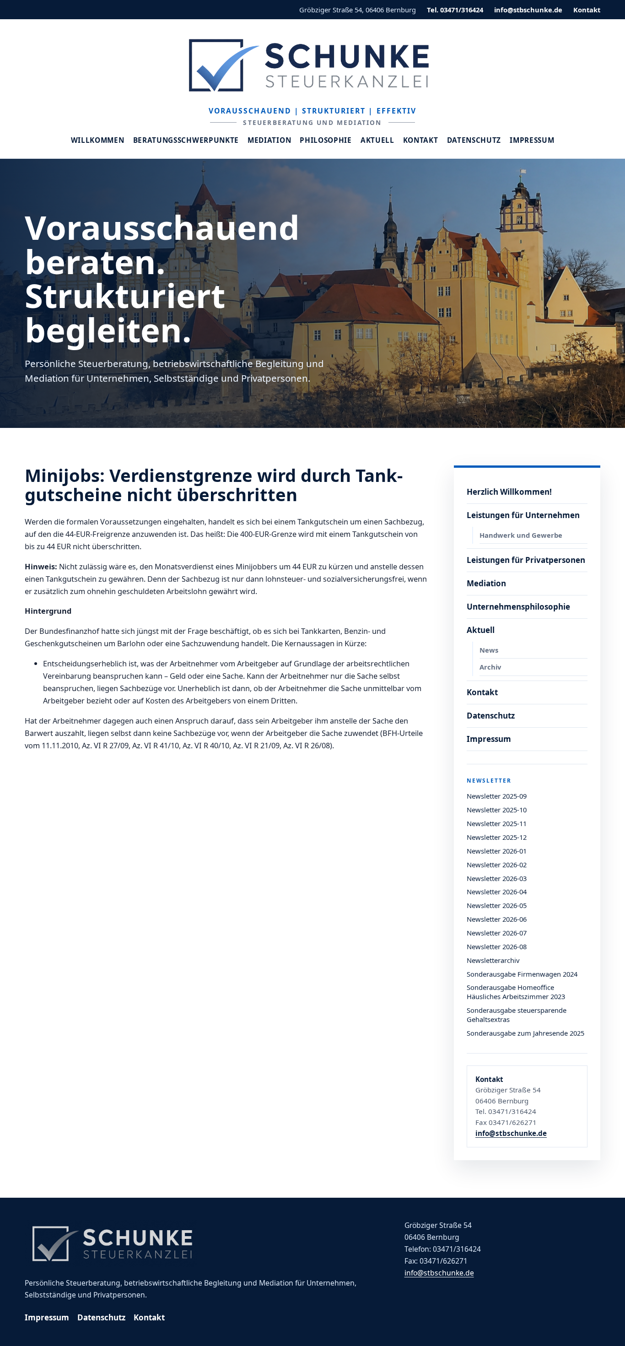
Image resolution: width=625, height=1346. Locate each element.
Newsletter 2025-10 (497, 809)
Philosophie (326, 140)
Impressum (532, 140)
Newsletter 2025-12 (497, 837)
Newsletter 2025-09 (497, 795)
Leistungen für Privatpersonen (526, 560)
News (489, 649)
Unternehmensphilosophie (518, 606)
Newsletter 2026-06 (497, 919)
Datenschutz (474, 140)
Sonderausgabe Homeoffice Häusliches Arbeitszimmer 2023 (516, 992)
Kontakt (586, 9)
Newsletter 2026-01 (497, 850)
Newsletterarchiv (493, 960)
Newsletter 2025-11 (497, 823)
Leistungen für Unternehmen (523, 515)
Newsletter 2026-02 (497, 864)
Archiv (490, 666)
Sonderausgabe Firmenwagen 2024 (522, 973)
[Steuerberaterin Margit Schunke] (312, 65)
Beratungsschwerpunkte (186, 140)
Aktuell (377, 140)
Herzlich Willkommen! (509, 492)
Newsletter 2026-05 (497, 905)
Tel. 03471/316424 (455, 9)
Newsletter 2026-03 (497, 878)
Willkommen (97, 140)
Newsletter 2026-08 (497, 946)
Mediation (269, 140)
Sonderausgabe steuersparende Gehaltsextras (516, 1014)
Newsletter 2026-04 (497, 891)
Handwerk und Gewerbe (521, 535)
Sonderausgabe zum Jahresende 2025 (525, 1033)
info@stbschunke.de (528, 9)
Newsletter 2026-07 (497, 932)
